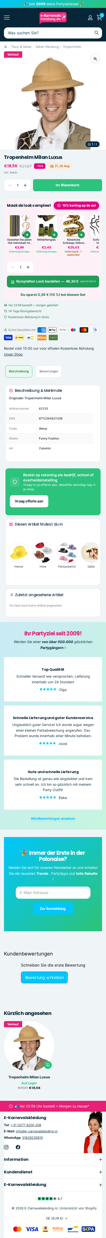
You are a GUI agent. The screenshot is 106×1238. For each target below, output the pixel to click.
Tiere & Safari (21, 47)
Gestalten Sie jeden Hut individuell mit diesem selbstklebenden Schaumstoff (19, 241)
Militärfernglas (46, 239)
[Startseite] (5, 47)
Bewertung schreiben (44, 977)
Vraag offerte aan (29, 501)
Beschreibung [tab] (19, 371)
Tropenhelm (72, 47)
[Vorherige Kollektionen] (13, 533)
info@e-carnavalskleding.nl (36, 1131)
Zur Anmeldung (53, 908)
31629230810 (32, 1138)
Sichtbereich (7, 18)
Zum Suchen (96, 32)
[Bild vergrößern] (95, 58)
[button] (25, 185)
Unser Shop (13, 354)
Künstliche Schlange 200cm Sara (73, 241)
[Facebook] (18, 1147)
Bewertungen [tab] (48, 371)
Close (53, 1159)
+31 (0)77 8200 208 (26, 1125)
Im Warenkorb (67, 185)
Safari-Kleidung (47, 47)
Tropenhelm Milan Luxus (29, 1077)
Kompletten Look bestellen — (56, 281)
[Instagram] (6, 1147)
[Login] (90, 17)
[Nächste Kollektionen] (13, 573)
